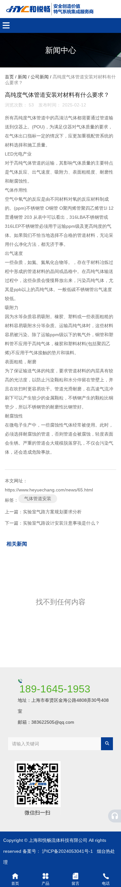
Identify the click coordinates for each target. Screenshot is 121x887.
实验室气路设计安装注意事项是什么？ (61, 523)
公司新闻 (40, 77)
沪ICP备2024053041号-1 (67, 851)
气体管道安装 (37, 498)
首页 (10, 77)
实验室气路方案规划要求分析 (52, 511)
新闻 (22, 77)
